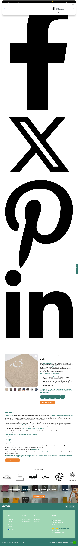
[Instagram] (73, 506)
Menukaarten (18, 8)
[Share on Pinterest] (39, 269)
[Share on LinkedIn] (39, 347)
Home (41, 355)
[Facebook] (66, 506)
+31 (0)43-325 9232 (20, 2)
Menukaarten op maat (56, 355)
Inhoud (33, 428)
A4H (57, 396)
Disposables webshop (36, 8)
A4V (52, 396)
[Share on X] (39, 178)
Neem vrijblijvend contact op (47, 402)
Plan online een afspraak (39, 496)
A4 (42, 396)
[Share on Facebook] (39, 109)
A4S (47, 396)
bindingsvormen (27, 428)
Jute (63, 355)
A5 (62, 396)
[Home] (7, 9)
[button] (35, 356)
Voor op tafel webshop (46, 8)
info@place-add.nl (9, 2)
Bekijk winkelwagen (60, 9)
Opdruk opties (40, 428)
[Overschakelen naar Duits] (72, 2)
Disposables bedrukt (27, 8)
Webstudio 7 (21, 542)
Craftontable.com (46, 451)
